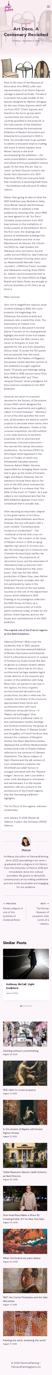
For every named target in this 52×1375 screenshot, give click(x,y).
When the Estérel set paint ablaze (22, 1258)
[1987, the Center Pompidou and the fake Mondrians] (26, 1280)
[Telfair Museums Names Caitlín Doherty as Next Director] (26, 1155)
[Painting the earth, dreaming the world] (26, 1323)
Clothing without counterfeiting (20, 1050)
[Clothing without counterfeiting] (26, 1034)
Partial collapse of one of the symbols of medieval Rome (13, 911)
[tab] (21, 1006)
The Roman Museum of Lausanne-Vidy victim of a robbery (40, 913)
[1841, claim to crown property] (26, 1073)
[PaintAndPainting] (8, 7)
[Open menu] (48, 6)
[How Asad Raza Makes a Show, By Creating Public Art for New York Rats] (26, 1198)
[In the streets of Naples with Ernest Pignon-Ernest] (26, 1112)
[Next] (44, 976)
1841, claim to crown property (19, 1090)
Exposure (26, 24)
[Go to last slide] (7, 976)
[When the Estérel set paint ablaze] (26, 1241)
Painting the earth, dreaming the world (24, 1340)
